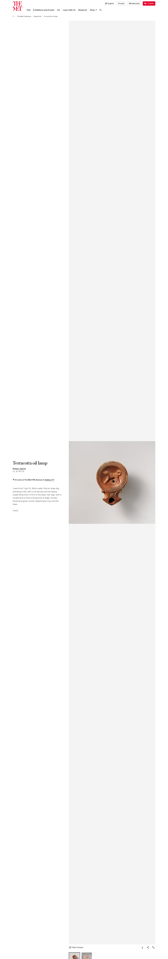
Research (82, 10)
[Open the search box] (100, 10)
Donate (121, 3)
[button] (112, 482)
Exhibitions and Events (43, 10)
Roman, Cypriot (19, 469)
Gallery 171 (49, 480)
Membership (134, 3)
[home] (14, 16)
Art (58, 10)
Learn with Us (69, 10)
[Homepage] (17, 6)
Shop (92, 10)
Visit (28, 10)
